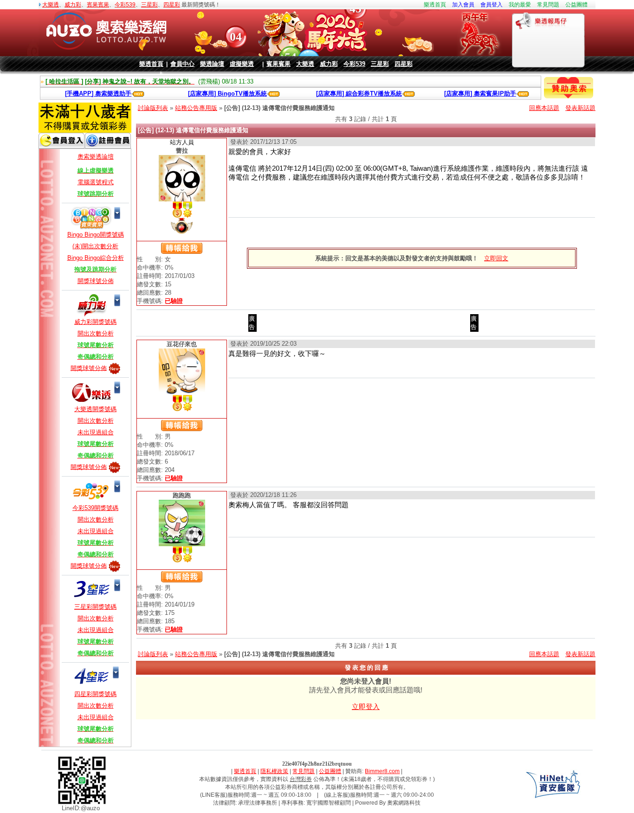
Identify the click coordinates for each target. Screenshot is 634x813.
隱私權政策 (274, 771)
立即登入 (366, 706)
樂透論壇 (212, 63)
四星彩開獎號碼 (95, 693)
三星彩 (149, 4)
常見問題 (548, 4)
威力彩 (73, 4)
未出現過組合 (96, 432)
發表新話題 (580, 107)
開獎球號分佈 (96, 280)
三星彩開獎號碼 (95, 606)
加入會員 (463, 4)
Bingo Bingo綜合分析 (95, 257)
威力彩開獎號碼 (95, 321)
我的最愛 (520, 4)
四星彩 (171, 4)
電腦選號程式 (96, 182)
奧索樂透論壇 (96, 156)
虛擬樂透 (242, 63)
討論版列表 (153, 107)
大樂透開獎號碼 (95, 409)
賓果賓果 (98, 4)
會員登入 (491, 4)
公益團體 (576, 4)
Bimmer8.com (382, 771)
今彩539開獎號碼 (95, 507)
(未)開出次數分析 (95, 246)
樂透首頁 (435, 4)
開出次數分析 (96, 333)
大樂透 (50, 4)
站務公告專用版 (196, 107)
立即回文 (496, 258)
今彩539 (125, 4)
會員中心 (182, 63)
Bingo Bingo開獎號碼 (95, 234)
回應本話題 (544, 107)
